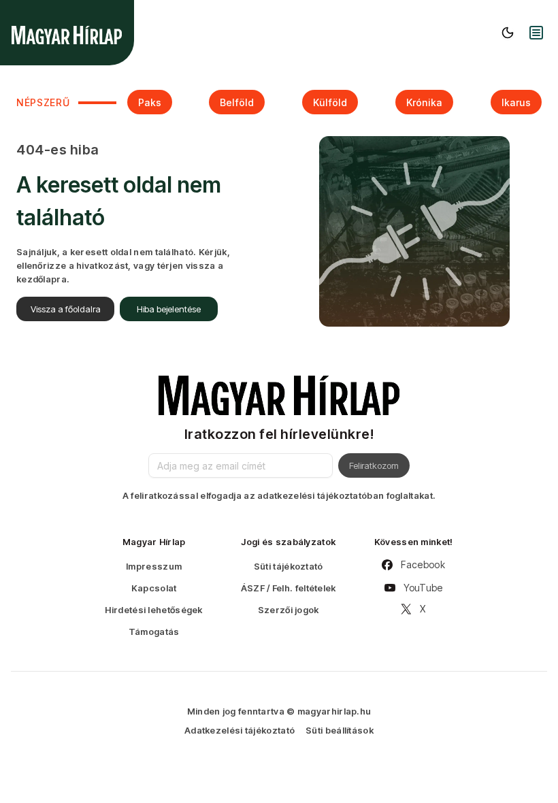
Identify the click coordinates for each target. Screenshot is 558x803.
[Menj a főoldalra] (67, 35)
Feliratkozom (374, 465)
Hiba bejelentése (169, 309)
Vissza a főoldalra (66, 309)
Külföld (330, 102)
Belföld (237, 102)
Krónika (424, 102)
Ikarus (516, 102)
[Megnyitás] (536, 33)
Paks (149, 102)
